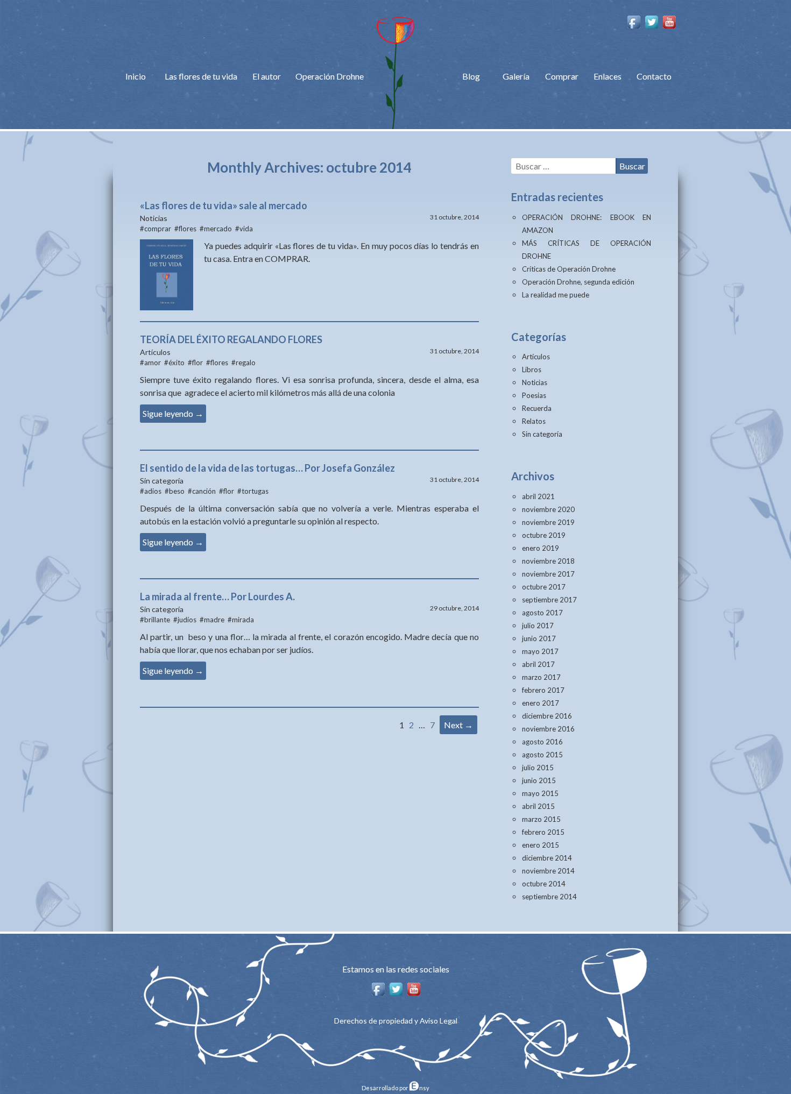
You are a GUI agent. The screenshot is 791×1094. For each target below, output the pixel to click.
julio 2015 (538, 767)
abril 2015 (538, 806)
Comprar (561, 76)
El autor (266, 76)
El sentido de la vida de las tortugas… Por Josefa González (267, 468)
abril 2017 (538, 664)
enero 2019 (540, 548)
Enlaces (608, 76)
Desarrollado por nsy (395, 1087)
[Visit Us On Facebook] (633, 21)
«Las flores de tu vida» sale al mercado (223, 205)
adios (152, 491)
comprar (157, 228)
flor (197, 362)
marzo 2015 (541, 819)
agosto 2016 (542, 741)
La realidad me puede (555, 294)
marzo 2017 (541, 677)
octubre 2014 (544, 883)
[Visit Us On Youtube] (669, 21)
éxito (176, 362)
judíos (187, 619)
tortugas (255, 491)
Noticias (534, 382)
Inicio (135, 76)
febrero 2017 (543, 690)
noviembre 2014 (548, 870)
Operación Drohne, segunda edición (578, 282)
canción (204, 491)
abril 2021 (538, 496)
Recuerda (537, 408)
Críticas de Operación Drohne (569, 269)
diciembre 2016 (547, 716)
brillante (157, 619)
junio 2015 (539, 780)
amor (152, 362)
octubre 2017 (544, 586)
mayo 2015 (540, 793)
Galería (516, 76)
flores (187, 228)
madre (214, 619)
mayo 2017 (540, 651)
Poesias (534, 395)
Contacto (654, 76)
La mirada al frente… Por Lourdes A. (217, 596)
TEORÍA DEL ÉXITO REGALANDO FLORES (231, 339)
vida (246, 228)
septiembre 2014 (549, 896)
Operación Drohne (329, 76)
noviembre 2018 (548, 561)
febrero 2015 (543, 832)
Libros (531, 369)
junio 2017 (539, 638)
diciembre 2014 (547, 858)
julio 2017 (538, 625)
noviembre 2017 (548, 574)
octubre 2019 (544, 535)
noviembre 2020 (548, 509)
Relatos (534, 421)
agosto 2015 (542, 754)
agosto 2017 (542, 612)
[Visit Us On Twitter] (651, 21)
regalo (246, 362)
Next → (458, 725)
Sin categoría (542, 434)
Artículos (536, 356)
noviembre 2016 (548, 728)
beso (177, 491)
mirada (243, 619)
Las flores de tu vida (201, 76)
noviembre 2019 (548, 522)
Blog (471, 76)
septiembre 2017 (549, 599)
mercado (218, 228)
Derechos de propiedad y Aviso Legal (395, 1020)
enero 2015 (540, 845)
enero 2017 (540, 703)
